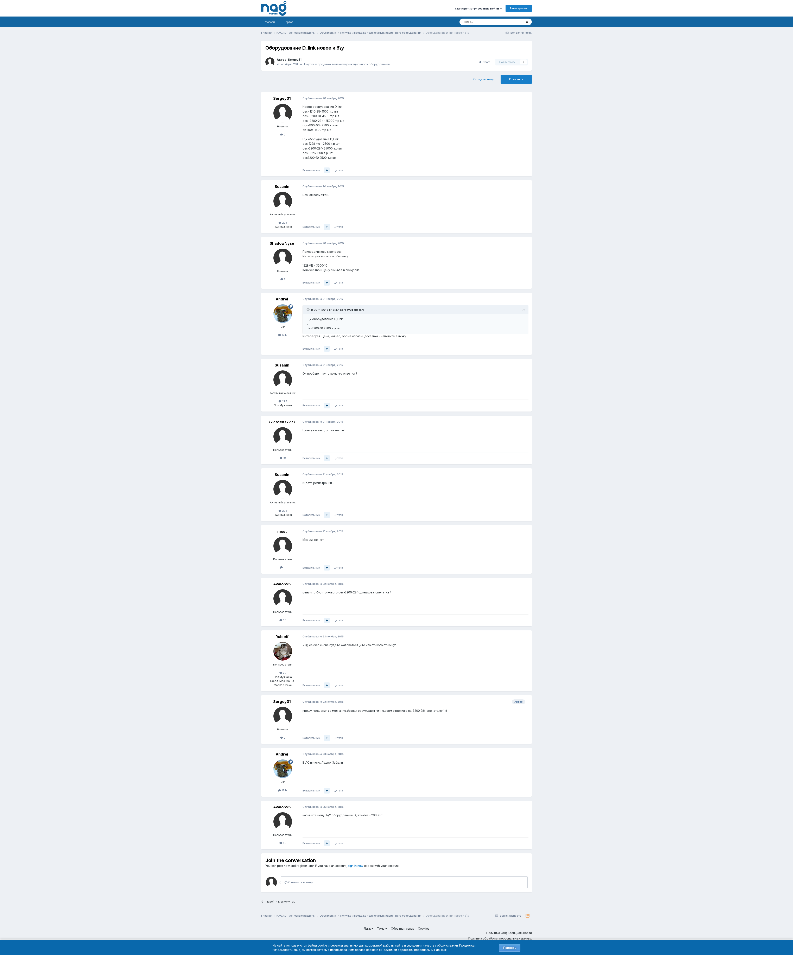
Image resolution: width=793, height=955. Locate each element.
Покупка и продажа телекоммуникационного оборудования (346, 64)
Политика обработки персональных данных (500, 938)
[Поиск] (527, 22)
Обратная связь (402, 928)
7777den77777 (282, 422)
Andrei (282, 299)
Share (485, 62)
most (282, 531)
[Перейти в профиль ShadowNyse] (282, 258)
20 (284, 672)
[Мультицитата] (327, 170)
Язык (368, 928)
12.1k (284, 335)
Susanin (282, 186)
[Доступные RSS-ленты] (527, 916)
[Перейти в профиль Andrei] (282, 313)
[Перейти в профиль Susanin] (282, 201)
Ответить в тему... (301, 882)
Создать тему (483, 79)
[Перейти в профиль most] (282, 546)
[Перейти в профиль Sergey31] (269, 61)
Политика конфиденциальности (509, 933)
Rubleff (281, 637)
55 (284, 620)
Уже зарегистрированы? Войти (477, 8)
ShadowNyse (282, 243)
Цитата (338, 170)
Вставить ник (311, 170)
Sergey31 (295, 59)
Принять (509, 947)
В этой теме (509, 21)
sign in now (355, 865)
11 (284, 567)
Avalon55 (282, 584)
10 (284, 457)
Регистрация (518, 8)
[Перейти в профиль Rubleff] (282, 651)
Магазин (270, 22)
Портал (288, 22)
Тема (381, 928)
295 (284, 222)
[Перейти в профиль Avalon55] (282, 598)
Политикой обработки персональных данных (414, 949)
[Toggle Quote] (308, 309)
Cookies (423, 928)
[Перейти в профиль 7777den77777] (282, 436)
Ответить (516, 79)
